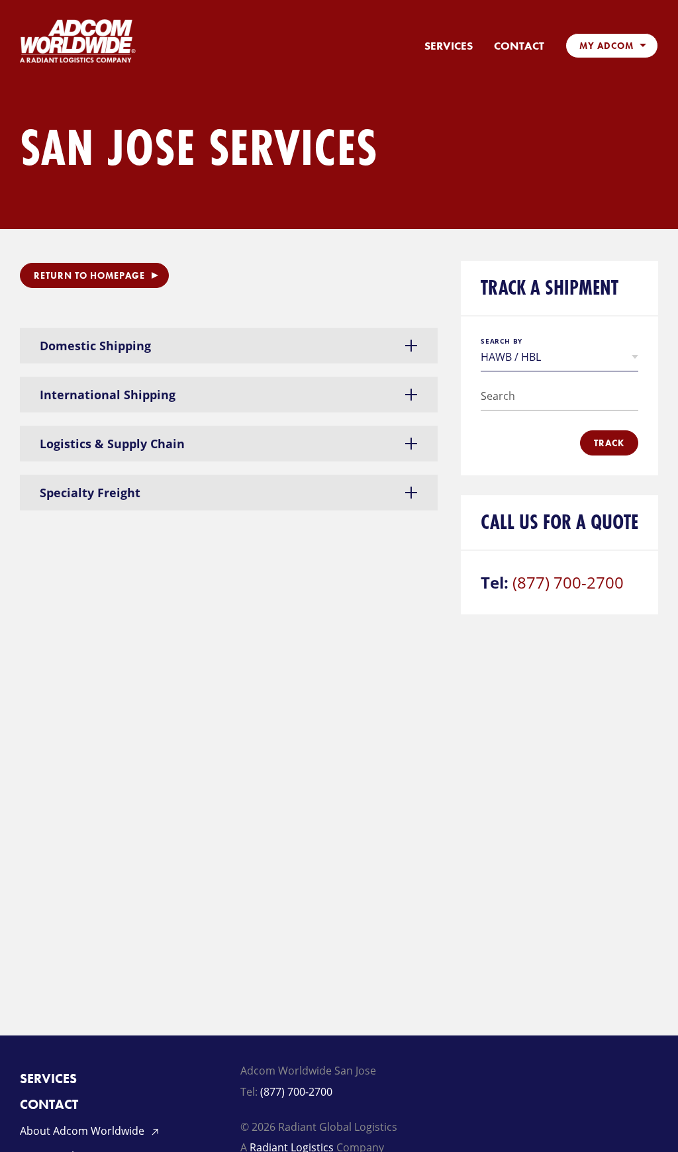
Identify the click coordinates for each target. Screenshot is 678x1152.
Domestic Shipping (95, 346)
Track (609, 443)
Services (448, 46)
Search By (501, 341)
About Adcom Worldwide (83, 1131)
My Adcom (606, 46)
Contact (519, 46)
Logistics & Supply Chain (112, 444)
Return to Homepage (89, 275)
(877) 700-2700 (568, 582)
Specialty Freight (90, 493)
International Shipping (107, 395)
